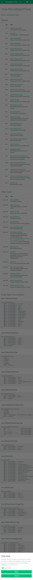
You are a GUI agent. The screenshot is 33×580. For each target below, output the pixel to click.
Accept (16, 576)
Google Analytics (7, 568)
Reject (16, 572)
